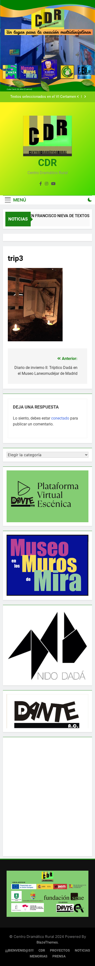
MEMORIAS (39, 956)
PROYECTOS (60, 950)
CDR (47, 162)
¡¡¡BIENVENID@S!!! (19, 950)
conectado (60, 418)
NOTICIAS (82, 950)
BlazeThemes (47, 942)
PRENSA (59, 956)
